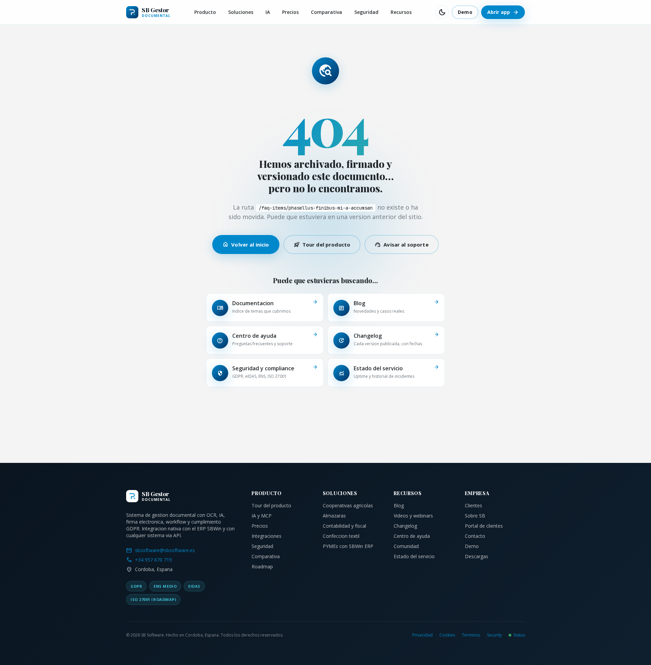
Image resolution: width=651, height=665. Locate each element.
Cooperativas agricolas (348, 505)
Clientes (473, 505)
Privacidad (422, 635)
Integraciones (266, 536)
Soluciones (240, 12)
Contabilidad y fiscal (344, 526)
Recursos (401, 12)
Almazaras (334, 515)
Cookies (447, 635)
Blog (399, 505)
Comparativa (326, 12)
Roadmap (262, 566)
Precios (290, 12)
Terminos (471, 635)
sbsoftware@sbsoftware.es (160, 550)
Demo (465, 12)
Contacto (475, 536)
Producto (205, 12)
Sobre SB (475, 515)
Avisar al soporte (402, 244)
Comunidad (406, 546)
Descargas (476, 556)
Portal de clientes (484, 526)
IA (267, 12)
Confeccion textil (341, 536)
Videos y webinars (413, 515)
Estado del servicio (414, 556)
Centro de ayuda (412, 536)
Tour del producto (322, 244)
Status (519, 635)
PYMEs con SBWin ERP (348, 546)
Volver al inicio (245, 244)
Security (494, 635)
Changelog (405, 526)
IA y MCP (262, 515)
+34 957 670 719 (149, 559)
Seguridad (366, 12)
